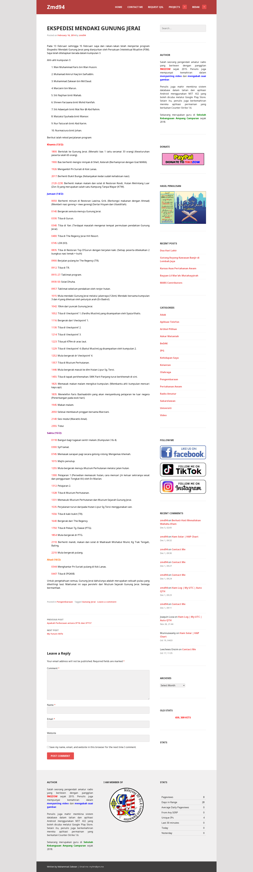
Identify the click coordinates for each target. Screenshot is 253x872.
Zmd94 (56, 7)
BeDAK (164, 343)
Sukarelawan (167, 401)
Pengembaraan (65, 601)
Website (51, 733)
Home (118, 7)
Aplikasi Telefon (169, 322)
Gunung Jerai (89, 601)
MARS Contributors (171, 282)
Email (51, 719)
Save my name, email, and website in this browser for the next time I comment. (92, 747)
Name (51, 705)
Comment (53, 668)
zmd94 (82, 35)
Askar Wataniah (169, 336)
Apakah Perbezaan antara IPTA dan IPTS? (69, 621)
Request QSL (156, 7)
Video (163, 415)
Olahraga (165, 372)
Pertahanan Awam (171, 386)
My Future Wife (55, 632)
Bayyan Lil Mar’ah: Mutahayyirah (179, 275)
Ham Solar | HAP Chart (185, 536)
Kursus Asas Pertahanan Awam (178, 268)
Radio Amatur (168, 393)
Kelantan (165, 365)
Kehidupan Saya (169, 357)
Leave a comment (106, 601)
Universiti (166, 408)
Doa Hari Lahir (168, 250)
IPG (162, 350)
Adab (163, 314)
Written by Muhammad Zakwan (62, 866)
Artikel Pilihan (168, 329)
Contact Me (135, 7)
